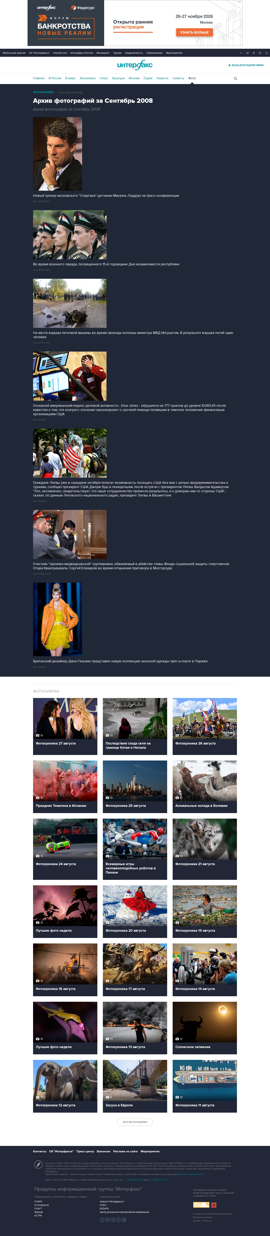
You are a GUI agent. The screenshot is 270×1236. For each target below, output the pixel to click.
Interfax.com (60, 52)
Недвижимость (134, 52)
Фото (192, 78)
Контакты (39, 1151)
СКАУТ (38, 1208)
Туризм (117, 52)
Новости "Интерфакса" (112, 1201)
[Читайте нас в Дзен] (102, 1219)
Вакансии (103, 1151)
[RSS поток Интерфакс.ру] (118, 1219)
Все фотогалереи (135, 1122)
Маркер (38, 1212)
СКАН (103, 1205)
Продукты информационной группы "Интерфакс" (88, 1189)
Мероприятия (174, 52)
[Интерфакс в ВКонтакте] (113, 1219)
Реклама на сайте (125, 1151)
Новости (162, 78)
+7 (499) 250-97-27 (159, 1179)
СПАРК (38, 1201)
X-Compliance (41, 1205)
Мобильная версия (14, 52)
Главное (39, 78)
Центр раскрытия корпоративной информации (124, 1212)
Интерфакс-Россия (82, 52)
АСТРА (38, 1215)
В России (55, 78)
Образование (154, 52)
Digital (148, 78)
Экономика (88, 78)
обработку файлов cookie (190, 1174)
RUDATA (104, 1208)
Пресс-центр (85, 1151)
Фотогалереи (43, 92)
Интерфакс (135, 65)
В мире (70, 78)
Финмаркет (103, 52)
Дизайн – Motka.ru (202, 1220)
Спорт (104, 78)
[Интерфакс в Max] (124, 1219)
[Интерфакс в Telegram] (107, 1219)
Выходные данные (203, 1217)
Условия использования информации (212, 1213)
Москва (134, 78)
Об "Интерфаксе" (39, 52)
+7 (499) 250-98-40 (133, 1179)
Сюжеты (178, 78)
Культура (118, 78)
